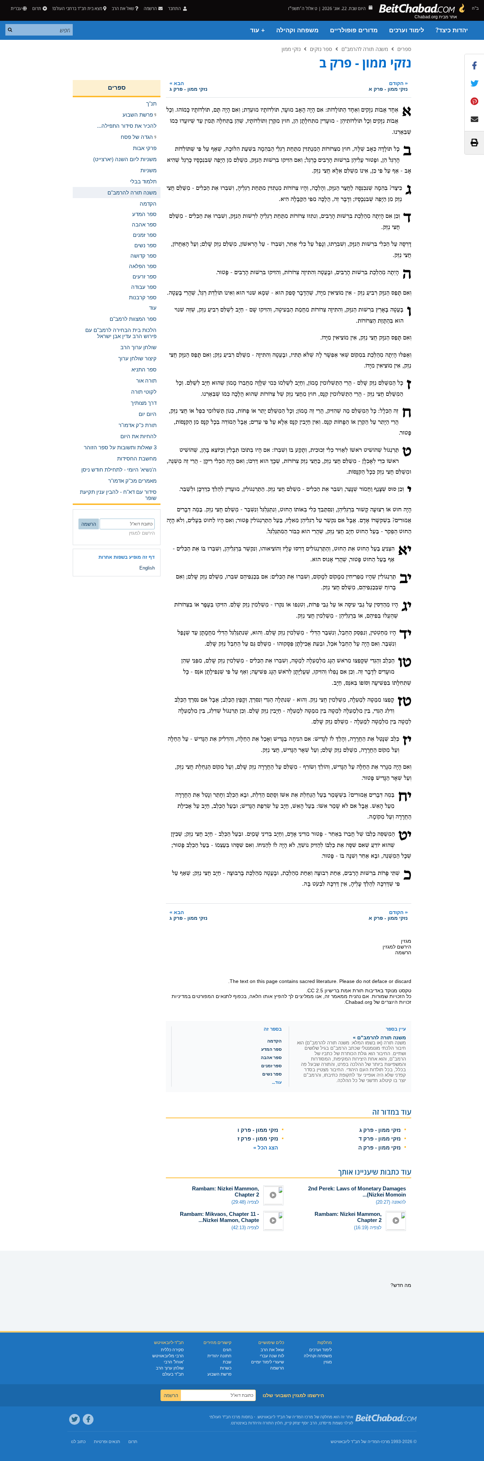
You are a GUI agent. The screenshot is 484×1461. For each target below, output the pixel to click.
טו (404, 663)
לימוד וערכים (406, 30)
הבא (188, 86)
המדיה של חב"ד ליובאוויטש (355, 1441)
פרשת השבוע (219, 1374)
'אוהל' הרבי (174, 1361)
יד (405, 635)
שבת (227, 1361)
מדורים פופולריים (354, 30)
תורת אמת (352, 990)
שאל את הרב (123, 8)
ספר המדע (271, 1049)
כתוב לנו (78, 1441)
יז (407, 741)
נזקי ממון (291, 48)
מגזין (328, 1361)
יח (404, 797)
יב (405, 579)
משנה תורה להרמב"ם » (379, 1037)
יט (404, 836)
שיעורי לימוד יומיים (267, 1361)
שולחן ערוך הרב (170, 1368)
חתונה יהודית (219, 1355)
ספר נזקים (321, 48)
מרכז (385, 1441)
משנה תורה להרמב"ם (364, 48)
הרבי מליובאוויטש (168, 1355)
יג (406, 607)
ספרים (404, 48)
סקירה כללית (172, 1349)
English (147, 568)
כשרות (225, 1368)
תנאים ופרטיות (107, 1441)
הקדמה (274, 1041)
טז (404, 702)
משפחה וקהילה (297, 30)
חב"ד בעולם (173, 1374)
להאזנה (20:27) (391, 1202)
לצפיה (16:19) (368, 1227)
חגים (227, 1349)
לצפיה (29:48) (245, 1202)
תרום (36, 8)
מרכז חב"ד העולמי (224, 1417)
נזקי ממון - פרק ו (258, 1130)
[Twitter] (74, 1419)
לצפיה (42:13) (245, 1227)
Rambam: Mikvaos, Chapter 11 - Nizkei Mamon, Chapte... (219, 1217)
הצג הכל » (265, 1147)
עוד (153, 308)
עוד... (277, 1082)
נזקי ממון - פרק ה (379, 1147)
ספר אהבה (271, 1057)
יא (404, 551)
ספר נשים (272, 1074)
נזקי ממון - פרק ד (380, 1138)
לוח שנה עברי (272, 1355)
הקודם (388, 86)
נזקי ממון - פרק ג (380, 1130)
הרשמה (277, 1368)
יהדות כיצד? (452, 30)
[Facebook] (88, 1419)
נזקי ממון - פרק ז (258, 1138)
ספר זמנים (271, 1065)
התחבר (175, 8)
